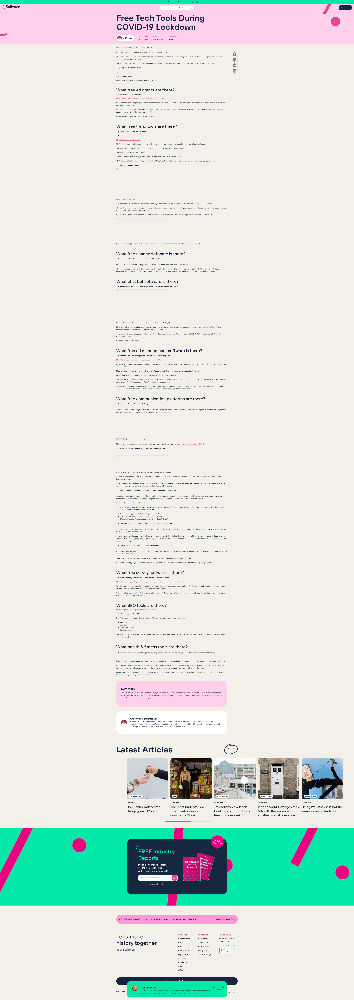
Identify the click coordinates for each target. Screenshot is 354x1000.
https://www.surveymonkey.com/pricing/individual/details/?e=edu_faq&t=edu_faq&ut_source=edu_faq (154, 582)
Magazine (203, 950)
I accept (218, 989)
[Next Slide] (244, 780)
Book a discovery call (226, 945)
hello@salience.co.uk (226, 938)
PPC (180, 946)
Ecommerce (184, 938)
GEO (180, 970)
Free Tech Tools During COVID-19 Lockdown (138, 47)
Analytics (182, 962)
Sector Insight (205, 954)
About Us (203, 942)
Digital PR (183, 954)
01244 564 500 (224, 942)
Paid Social (183, 950)
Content (182, 958)
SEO (180, 942)
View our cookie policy (193, 993)
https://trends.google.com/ (126, 199)
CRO (180, 966)
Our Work (203, 938)
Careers (203, 946)
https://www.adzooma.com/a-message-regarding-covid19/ (138, 360)
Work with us (125, 949)
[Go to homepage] (12, 7)
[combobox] (158, 878)
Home (118, 47)
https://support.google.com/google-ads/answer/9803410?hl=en (140, 98)
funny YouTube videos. (203, 203)
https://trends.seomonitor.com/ (128, 140)
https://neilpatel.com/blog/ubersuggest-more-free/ (135, 609)
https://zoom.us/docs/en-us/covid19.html (188, 444)
